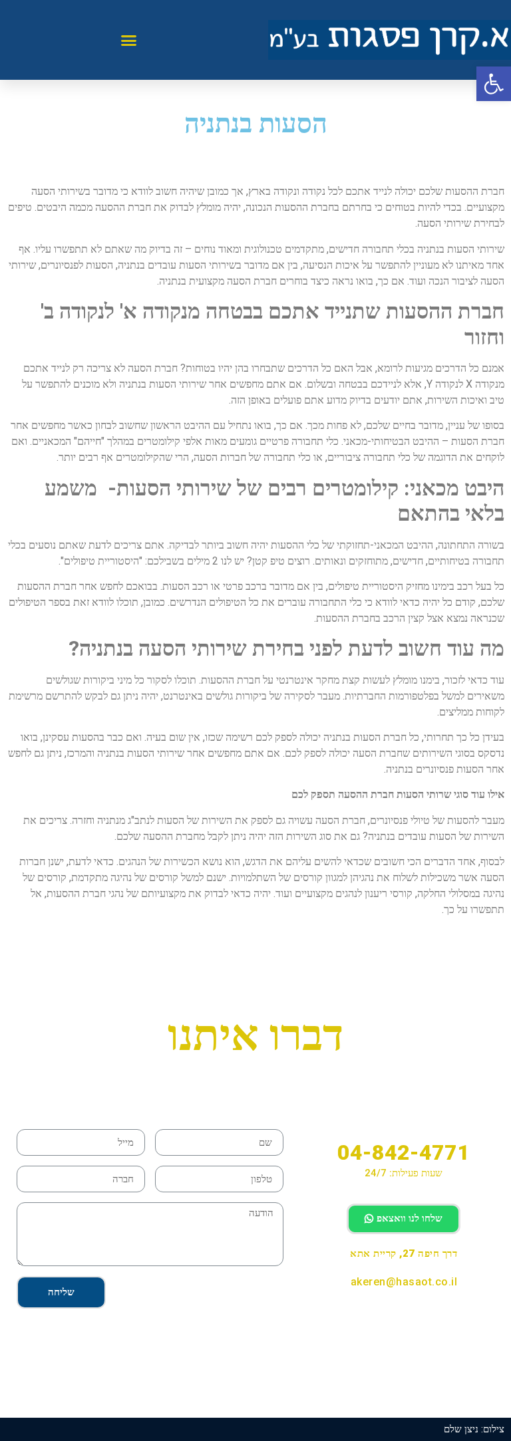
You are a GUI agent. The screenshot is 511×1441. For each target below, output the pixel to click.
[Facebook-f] (434, 1319)
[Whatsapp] (372, 1319)
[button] (129, 40)
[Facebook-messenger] (403, 1319)
